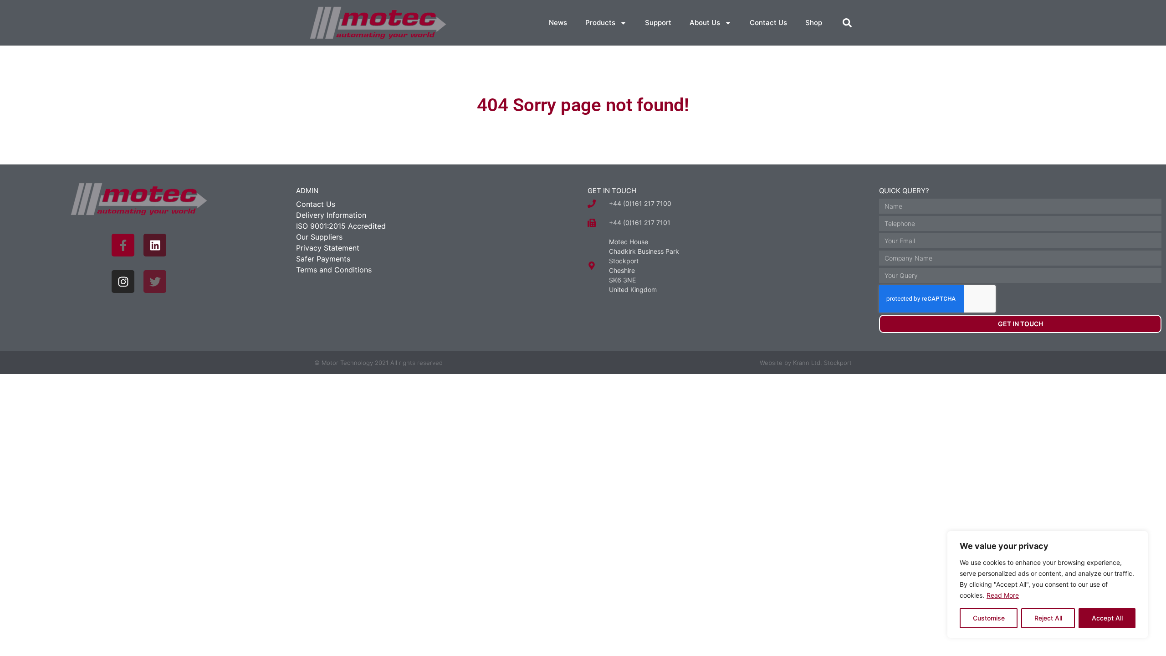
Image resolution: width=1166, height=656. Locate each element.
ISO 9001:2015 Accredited (341, 226)
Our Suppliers (319, 236)
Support (658, 22)
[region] (1047, 584)
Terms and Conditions (334, 269)
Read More (1003, 595)
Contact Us (768, 22)
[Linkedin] (154, 245)
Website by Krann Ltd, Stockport (806, 362)
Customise (989, 618)
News (558, 22)
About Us (705, 22)
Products (600, 22)
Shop (813, 22)
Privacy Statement (327, 247)
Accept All (1107, 618)
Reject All (1048, 618)
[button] (847, 23)
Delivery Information (331, 215)
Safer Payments (323, 258)
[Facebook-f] (123, 245)
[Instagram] (123, 281)
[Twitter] (154, 281)
